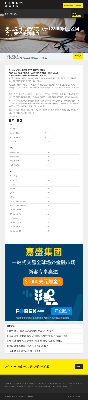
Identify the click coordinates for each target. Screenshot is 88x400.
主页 (6, 14)
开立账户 (78, 56)
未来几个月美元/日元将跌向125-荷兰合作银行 (23, 351)
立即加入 (79, 367)
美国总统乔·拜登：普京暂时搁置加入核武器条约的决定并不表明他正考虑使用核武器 (37, 336)
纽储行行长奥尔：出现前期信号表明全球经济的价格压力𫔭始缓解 (30, 331)
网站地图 (71, 396)
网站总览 (79, 396)
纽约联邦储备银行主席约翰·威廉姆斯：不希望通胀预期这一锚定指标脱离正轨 (34, 341)
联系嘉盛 (78, 5)
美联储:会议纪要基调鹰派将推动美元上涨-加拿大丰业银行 (27, 346)
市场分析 (13, 14)
